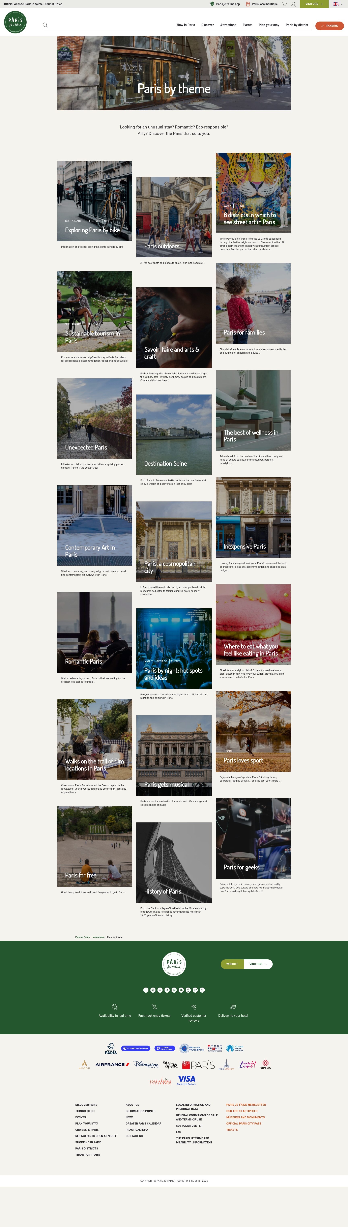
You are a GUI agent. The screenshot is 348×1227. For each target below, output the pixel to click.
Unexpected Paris (86, 447)
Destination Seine (165, 463)
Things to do (85, 1111)
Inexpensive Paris (245, 546)
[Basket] (284, 4)
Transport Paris (87, 1154)
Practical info (137, 1129)
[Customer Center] (293, 4)
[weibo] (195, 990)
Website (232, 964)
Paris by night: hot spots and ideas (173, 673)
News (130, 1117)
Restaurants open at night (95, 1136)
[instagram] (152, 990)
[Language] (338, 4)
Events (80, 1117)
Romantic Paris (83, 661)
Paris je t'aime (82, 937)
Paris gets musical (166, 784)
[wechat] (181, 990)
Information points (140, 1111)
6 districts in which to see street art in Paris (250, 218)
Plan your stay (86, 1123)
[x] (202, 990)
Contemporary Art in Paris (90, 550)
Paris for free (80, 875)
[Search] (45, 25)
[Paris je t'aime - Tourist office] (15, 22)
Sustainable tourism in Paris (92, 336)
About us (132, 1104)
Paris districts (86, 1148)
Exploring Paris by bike (92, 230)
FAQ (178, 1132)
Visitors (256, 964)
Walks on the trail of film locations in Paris (94, 764)
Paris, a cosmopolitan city (170, 566)
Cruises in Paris (87, 1129)
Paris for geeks (242, 867)
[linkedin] (160, 990)
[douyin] (188, 990)
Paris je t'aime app (228, 4)
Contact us (134, 1136)
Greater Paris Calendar (143, 1123)
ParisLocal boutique (265, 4)
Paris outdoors (161, 246)
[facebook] (145, 990)
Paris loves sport (243, 760)
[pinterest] (174, 990)
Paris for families (244, 332)
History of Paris (162, 891)
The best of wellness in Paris (251, 435)
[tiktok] (167, 990)
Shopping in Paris (88, 1142)
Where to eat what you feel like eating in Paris (251, 649)
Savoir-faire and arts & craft (171, 352)
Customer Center (189, 1125)
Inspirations (99, 937)
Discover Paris (86, 1104)
